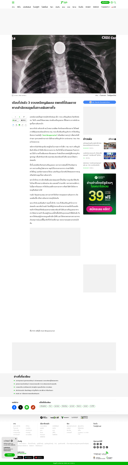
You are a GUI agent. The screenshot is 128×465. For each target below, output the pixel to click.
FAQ (56, 443)
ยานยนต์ (28, 432)
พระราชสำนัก (16, 426)
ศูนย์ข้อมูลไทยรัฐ (49, 443)
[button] (13, 125)
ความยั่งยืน (29, 434)
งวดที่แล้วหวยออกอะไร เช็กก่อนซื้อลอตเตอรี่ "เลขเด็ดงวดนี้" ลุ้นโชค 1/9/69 (92, 155)
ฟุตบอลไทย (81, 426)
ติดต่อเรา (31, 446)
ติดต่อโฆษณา (39, 446)
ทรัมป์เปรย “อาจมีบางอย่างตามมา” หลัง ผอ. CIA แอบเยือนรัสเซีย (92, 164)
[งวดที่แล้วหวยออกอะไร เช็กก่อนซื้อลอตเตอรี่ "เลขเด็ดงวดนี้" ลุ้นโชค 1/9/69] (110, 155)
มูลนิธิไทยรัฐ (40, 443)
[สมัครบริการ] (99, 194)
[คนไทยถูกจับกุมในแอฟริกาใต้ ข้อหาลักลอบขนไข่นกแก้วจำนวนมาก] (110, 145)
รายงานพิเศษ (43, 426)
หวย (53, 430)
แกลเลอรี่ (69, 432)
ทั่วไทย (27, 426)
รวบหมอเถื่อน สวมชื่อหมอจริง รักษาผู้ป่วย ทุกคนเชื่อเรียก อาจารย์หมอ (34, 387)
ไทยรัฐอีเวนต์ (97, 426)
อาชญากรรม (16, 432)
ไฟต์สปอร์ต (81, 428)
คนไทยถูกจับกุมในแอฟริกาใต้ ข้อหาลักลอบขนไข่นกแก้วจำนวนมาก (92, 144)
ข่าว (97, 95)
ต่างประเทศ (86, 148)
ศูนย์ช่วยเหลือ (61, 443)
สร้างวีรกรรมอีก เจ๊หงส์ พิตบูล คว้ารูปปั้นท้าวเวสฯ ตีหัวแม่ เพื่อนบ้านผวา (34, 390)
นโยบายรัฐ (16, 430)
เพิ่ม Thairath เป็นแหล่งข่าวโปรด (101, 102)
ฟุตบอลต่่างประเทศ (71, 426)
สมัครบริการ (105, 2)
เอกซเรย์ (85, 406)
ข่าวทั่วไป (92, 406)
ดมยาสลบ (57, 406)
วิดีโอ (53, 432)
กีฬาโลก (69, 430)
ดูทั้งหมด (111, 139)
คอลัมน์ (42, 428)
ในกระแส (103, 95)
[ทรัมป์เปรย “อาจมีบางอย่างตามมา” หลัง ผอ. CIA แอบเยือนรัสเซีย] (110, 165)
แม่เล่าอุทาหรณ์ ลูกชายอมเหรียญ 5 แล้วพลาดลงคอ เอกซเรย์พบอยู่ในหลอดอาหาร (37, 380)
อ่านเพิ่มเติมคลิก (7, 448)
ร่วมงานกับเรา (23, 443)
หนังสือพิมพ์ (55, 426)
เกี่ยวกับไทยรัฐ (31, 443)
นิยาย (41, 432)
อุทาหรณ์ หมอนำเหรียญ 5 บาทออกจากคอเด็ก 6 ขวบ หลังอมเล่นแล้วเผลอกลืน (36, 384)
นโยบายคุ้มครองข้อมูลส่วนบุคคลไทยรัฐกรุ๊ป (78, 443)
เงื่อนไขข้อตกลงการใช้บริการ (20, 446)
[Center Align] (15, 439)
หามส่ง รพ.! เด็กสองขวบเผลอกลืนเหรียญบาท (27, 393)
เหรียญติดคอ (43, 406)
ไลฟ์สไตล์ (54, 434)
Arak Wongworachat (50, 135)
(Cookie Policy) (7, 450)
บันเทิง (54, 428)
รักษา (50, 406)
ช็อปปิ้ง (96, 424)
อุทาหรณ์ (72, 406)
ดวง (41, 430)
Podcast (42, 434)
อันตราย (79, 406)
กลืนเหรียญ (64, 406)
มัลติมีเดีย (42, 437)
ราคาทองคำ (16, 434)
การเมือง (28, 428)
